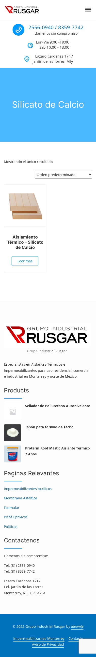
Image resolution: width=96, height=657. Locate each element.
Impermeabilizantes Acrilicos (28, 488)
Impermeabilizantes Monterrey (38, 638)
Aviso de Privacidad (48, 644)
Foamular (11, 507)
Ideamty (77, 626)
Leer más (24, 261)
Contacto (75, 638)
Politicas (10, 526)
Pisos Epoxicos (16, 517)
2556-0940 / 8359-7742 (55, 27)
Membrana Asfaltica (20, 498)
